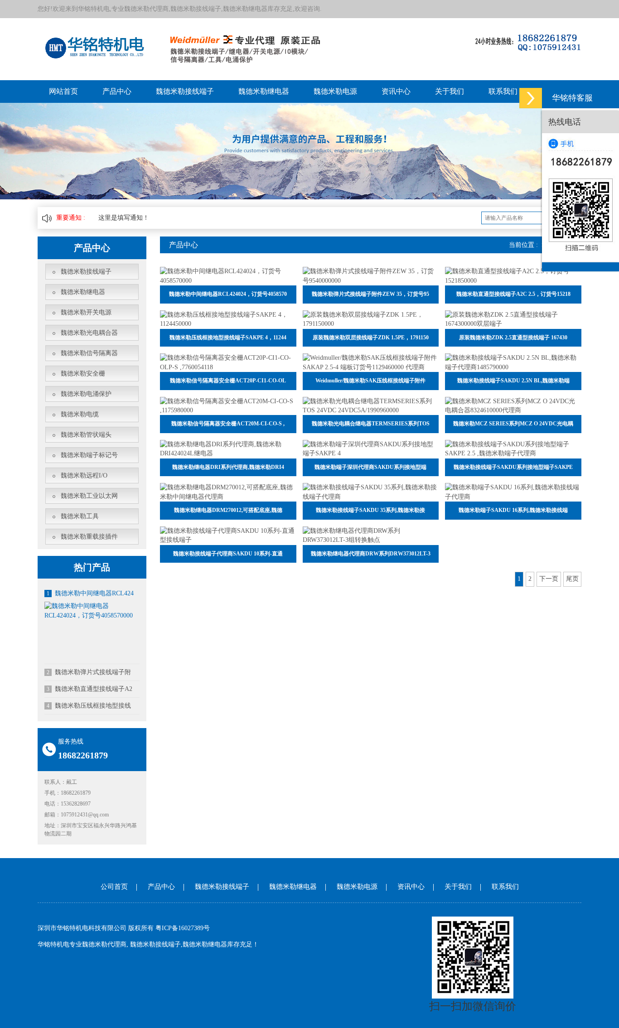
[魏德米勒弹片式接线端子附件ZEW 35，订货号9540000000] (371, 275)
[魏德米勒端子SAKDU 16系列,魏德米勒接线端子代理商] (513, 491)
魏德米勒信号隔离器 (89, 353)
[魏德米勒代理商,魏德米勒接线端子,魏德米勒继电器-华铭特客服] (530, 98)
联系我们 (502, 91)
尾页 (572, 578)
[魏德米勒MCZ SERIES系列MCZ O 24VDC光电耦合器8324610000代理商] (513, 405)
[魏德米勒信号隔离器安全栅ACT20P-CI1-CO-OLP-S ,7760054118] (228, 362)
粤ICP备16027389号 (182, 928)
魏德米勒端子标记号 (89, 455)
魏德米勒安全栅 (83, 373)
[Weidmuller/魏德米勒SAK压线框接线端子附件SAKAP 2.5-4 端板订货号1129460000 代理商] (371, 362)
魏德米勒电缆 (80, 414)
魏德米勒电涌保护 (86, 394)
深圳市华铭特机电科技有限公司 (82, 928)
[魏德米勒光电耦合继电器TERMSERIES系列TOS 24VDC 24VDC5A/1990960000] (371, 405)
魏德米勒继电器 (263, 91)
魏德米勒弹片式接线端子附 (89, 672)
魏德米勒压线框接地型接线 (89, 705)
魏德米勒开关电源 (86, 312)
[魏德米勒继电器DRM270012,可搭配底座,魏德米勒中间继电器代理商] (228, 491)
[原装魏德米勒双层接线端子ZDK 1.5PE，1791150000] (371, 318)
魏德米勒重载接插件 (89, 536)
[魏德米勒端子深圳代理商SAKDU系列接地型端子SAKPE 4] (371, 448)
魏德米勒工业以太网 (89, 495)
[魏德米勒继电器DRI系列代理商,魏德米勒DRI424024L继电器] (228, 448)
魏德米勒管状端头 (86, 434)
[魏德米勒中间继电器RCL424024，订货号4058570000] (92, 610)
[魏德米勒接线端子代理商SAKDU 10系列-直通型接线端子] (228, 534)
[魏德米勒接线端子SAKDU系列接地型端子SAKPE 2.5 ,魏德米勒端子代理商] (513, 448)
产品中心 (116, 91)
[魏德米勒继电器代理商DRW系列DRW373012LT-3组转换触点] (371, 534)
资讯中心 (396, 91)
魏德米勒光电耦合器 (89, 332)
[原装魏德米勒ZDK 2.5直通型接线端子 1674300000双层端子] (513, 318)
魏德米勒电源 (335, 91)
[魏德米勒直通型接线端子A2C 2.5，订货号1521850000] (513, 275)
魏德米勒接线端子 (185, 91)
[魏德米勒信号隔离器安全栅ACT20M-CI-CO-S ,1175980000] (228, 405)
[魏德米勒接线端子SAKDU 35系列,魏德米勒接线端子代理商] (371, 491)
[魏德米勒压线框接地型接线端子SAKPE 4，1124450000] (228, 318)
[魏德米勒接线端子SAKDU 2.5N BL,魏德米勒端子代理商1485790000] (513, 362)
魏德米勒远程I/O (84, 475)
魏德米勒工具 (80, 516)
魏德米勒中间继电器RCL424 (90, 593)
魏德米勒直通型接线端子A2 (89, 688)
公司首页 (114, 886)
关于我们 (449, 91)
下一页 (548, 578)
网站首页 (63, 91)
